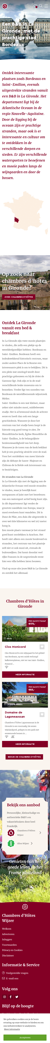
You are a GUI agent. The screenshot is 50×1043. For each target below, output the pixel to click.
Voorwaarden (9, 944)
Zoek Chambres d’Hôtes (18, 297)
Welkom (6, 928)
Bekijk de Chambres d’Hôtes (24, 757)
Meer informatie (12, 1029)
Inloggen (7, 939)
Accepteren (25, 1037)
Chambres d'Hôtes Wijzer (26, 832)
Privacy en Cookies (12, 950)
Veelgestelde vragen (17, 973)
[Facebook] (10, 997)
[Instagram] (4, 997)
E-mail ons (12, 978)
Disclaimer (8, 955)
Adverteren (8, 934)
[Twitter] (16, 997)
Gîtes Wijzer (23, 843)
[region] (25, 1028)
